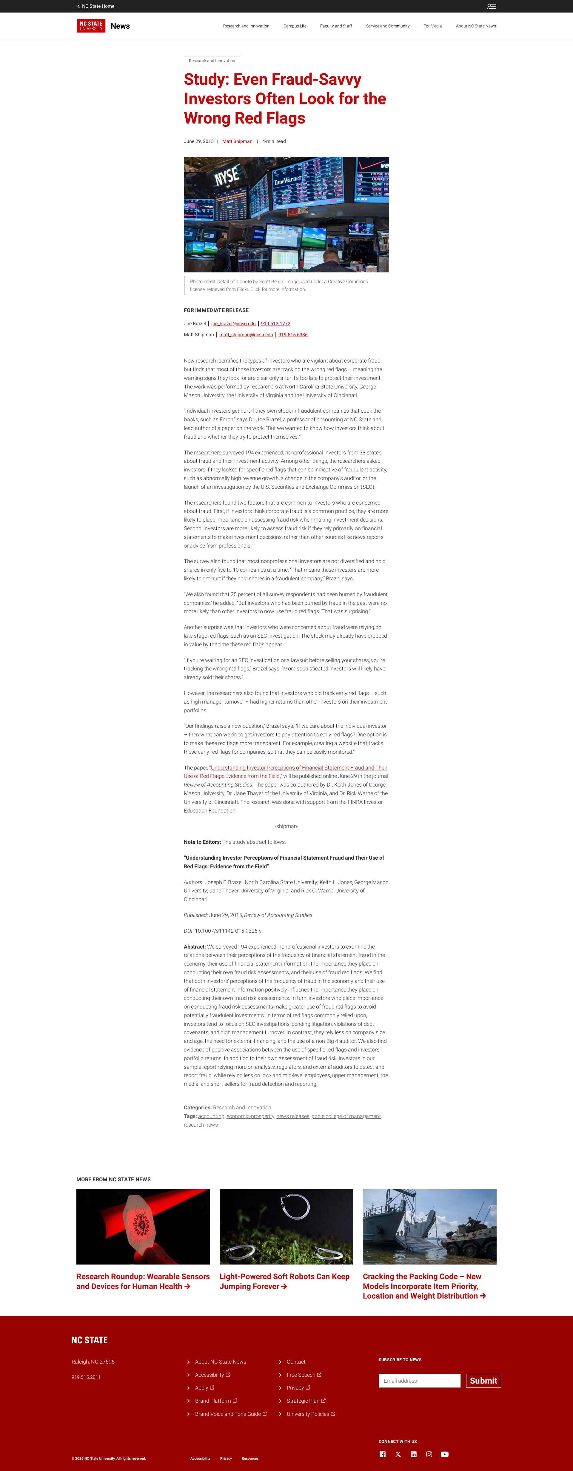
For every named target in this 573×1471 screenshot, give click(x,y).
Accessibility (200, 1458)
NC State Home (98, 6)
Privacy (226, 1458)
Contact (296, 1362)
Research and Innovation (246, 26)
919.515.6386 (293, 334)
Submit (483, 1381)
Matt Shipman (237, 141)
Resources (250, 1458)
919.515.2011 (86, 1377)
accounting (211, 1116)
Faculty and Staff (336, 26)
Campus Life (295, 26)
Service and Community (388, 26)
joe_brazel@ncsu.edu (233, 323)
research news (201, 1125)
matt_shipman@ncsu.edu (246, 334)
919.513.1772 (275, 323)
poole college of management (346, 1116)
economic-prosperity (250, 1116)
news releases (292, 1116)
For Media (432, 26)
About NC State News (476, 26)
